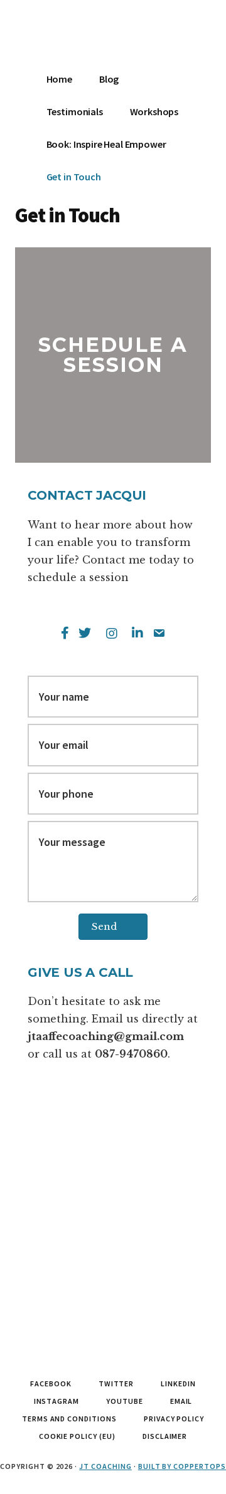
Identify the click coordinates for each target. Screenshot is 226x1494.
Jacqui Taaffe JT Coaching (69, 38)
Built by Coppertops (182, 1466)
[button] (113, 927)
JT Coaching (105, 1466)
